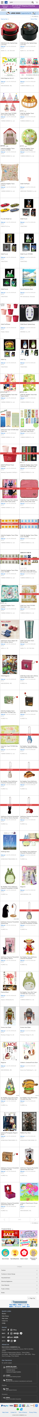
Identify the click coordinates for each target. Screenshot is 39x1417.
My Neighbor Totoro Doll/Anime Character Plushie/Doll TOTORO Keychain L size (28, 922)
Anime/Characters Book (26, 289)
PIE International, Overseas (27, 296)
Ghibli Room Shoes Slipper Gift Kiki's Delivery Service (9, 641)
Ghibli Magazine (5, 676)
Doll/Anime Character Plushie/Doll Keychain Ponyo (29, 817)
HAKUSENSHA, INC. (6, 85)
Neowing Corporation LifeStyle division (10, 472)
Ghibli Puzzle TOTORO (26, 254)
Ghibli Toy (3, 359)
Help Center (5, 1318)
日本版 (3, 1323)
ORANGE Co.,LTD (25, 332)
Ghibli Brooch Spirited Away (27, 324)
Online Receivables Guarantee (13, 1398)
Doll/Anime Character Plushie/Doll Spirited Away (10, 922)
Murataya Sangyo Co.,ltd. (7, 1035)
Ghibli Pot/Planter (25, 183)
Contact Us (5, 1320)
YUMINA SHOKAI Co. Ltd (27, 85)
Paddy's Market (5, 332)
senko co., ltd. (4, 648)
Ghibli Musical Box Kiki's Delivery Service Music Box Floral (29, 676)
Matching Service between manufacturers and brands (19, 1380)
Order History (5, 1316)
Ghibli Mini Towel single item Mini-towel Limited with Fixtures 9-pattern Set (28, 571)
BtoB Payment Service (11, 1389)
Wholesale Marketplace (11, 1367)
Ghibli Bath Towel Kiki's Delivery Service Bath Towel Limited (9, 500)
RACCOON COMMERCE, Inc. (11, 1347)
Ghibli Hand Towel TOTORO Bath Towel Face (10, 430)
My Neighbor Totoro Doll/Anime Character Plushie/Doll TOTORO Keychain (28, 747)
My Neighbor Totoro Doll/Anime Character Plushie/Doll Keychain (28, 782)
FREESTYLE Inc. (5, 226)
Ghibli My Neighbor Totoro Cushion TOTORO (8, 149)
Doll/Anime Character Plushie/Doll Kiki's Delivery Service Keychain (10, 817)
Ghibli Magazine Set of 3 (7, 78)
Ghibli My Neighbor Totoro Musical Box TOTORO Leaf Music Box (8, 711)
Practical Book (5, 992)
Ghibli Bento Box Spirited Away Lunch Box (9, 43)
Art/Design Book (5, 851)
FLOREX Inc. (23, 683)
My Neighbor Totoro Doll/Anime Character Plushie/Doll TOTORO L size (9, 887)
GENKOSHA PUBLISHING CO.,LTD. (10, 859)
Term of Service (23, 1412)
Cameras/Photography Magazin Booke (9, 1133)
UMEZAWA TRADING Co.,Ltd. (28, 191)
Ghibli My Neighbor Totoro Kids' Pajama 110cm (9, 395)
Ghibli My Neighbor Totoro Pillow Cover (9, 536)
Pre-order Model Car (6, 219)
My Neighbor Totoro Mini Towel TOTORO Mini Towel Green (28, 993)
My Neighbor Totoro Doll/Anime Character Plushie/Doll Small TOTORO (28, 852)
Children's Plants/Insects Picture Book (28, 1204)
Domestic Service (11, 1370)
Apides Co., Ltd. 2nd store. (8, 50)
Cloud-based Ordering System (13, 1376)
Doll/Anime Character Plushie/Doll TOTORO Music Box (10, 1168)
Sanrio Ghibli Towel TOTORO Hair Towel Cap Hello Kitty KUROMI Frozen (8, 114)
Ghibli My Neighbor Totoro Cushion (8, 184)
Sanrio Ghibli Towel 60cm (27, 78)
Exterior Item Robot (6, 1027)
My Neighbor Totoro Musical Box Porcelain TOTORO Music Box (9, 1098)
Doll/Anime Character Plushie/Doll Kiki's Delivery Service (10, 957)
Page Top (32, 1298)
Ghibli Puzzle (23, 219)
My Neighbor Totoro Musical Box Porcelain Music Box (28, 1098)
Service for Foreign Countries (14, 1372)
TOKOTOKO (23, 226)
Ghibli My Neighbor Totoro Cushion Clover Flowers (27, 149)
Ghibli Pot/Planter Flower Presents (7, 465)
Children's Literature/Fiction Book (29, 1062)
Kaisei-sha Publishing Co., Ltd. (28, 1070)
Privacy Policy (33, 1412)
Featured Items (6, 1229)
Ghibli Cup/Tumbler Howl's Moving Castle (27, 641)
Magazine (22, 886)
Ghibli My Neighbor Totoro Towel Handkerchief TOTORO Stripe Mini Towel (28, 465)
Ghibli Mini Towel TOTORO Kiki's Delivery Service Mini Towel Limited (29, 500)
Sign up (3, 46)
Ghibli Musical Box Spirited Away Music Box (29, 711)
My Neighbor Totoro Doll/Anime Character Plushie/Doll (28, 957)
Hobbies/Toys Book (25, 1133)
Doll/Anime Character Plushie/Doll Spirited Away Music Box (29, 1168)
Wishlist (4, 1313)
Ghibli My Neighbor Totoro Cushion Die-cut (27, 114)
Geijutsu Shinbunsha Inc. (7, 999)
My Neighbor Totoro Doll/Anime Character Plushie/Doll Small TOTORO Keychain (9, 782)
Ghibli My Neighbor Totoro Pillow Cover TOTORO (28, 536)
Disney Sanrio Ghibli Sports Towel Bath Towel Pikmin (27, 430)
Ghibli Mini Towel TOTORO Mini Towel (9, 747)
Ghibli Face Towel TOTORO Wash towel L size (27, 606)
